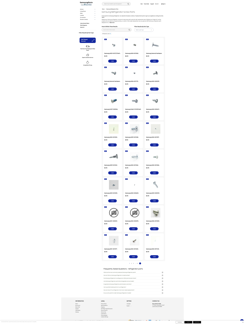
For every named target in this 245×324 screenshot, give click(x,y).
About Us (82, 27)
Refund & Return (104, 305)
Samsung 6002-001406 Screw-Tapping (152, 166)
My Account (77, 305)
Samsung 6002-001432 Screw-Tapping (110, 138)
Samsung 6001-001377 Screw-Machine (110, 250)
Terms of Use (103, 312)
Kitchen (82, 9)
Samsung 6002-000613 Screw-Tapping (152, 110)
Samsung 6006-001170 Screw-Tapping (131, 82)
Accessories (83, 17)
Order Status (77, 310)
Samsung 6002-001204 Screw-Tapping (131, 250)
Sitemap (77, 312)
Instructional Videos (84, 23)
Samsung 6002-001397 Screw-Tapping (152, 138)
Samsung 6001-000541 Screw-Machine (110, 222)
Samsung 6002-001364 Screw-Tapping (131, 166)
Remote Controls (84, 19)
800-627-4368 (158, 303)
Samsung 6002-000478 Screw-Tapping (131, 222)
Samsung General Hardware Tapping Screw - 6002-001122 (154, 54)
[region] (122, 322)
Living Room (83, 11)
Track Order (146, 4)
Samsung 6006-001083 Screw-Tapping (152, 222)
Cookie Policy (103, 313)
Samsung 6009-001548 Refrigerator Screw (131, 138)
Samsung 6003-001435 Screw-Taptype (110, 194)
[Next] (140, 263)
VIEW (112, 61)
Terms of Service (104, 310)
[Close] (243, 322)
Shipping (103, 307)
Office (81, 13)
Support (152, 4)
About (76, 303)
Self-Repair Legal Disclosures (106, 308)
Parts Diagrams (83, 25)
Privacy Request (104, 315)
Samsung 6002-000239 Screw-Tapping (152, 82)
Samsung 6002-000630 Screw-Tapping (131, 194)
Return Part (77, 307)
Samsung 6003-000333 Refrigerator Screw (152, 194)
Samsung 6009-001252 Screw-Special (110, 166)
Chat (141, 4)
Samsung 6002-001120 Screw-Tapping (152, 250)
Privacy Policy (104, 303)
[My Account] (161, 3)
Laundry (82, 15)
